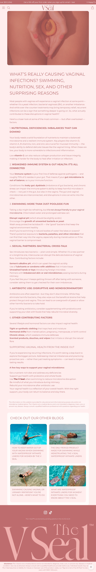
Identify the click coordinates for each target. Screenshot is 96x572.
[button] (3, 7)
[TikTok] (50, 512)
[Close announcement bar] (93, 2)
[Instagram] (45, 512)
